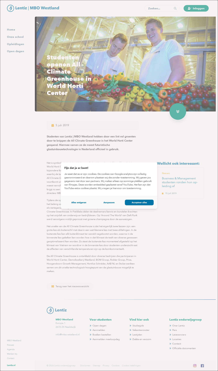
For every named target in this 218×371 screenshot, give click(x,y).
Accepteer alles (139, 202)
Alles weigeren (78, 202)
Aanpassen (109, 202)
